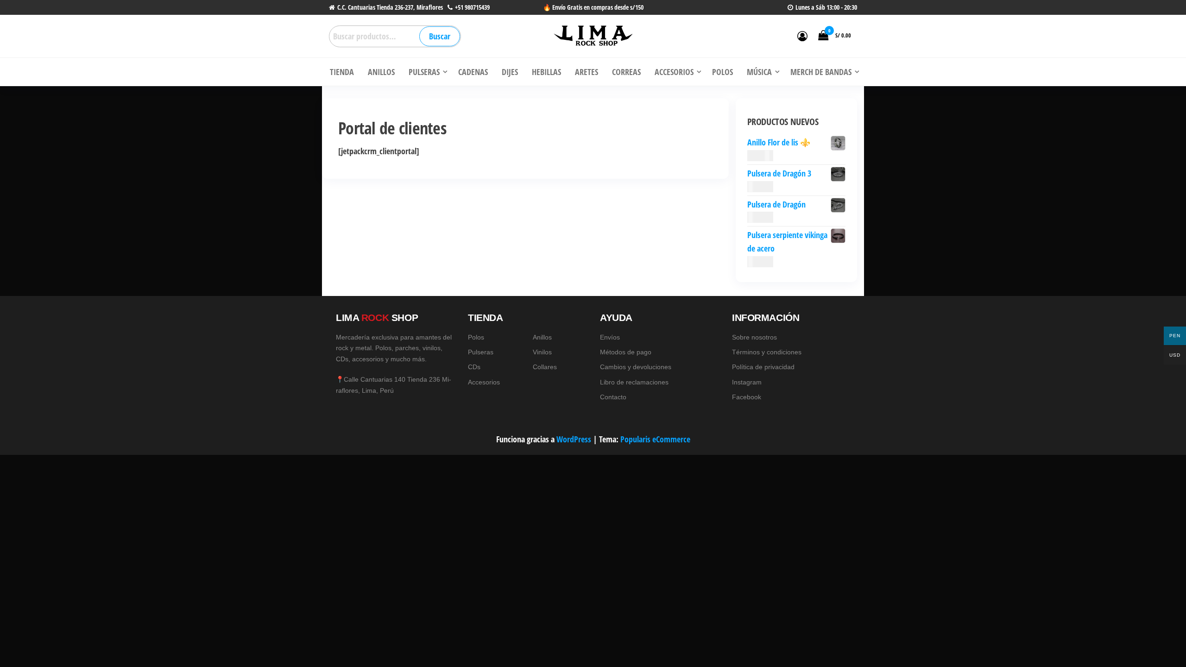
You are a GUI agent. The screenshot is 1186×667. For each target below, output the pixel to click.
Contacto (613, 397)
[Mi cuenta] (802, 36)
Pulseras (480, 352)
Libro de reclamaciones (634, 382)
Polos (476, 337)
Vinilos (542, 352)
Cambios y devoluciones (635, 367)
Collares (545, 367)
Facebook (746, 397)
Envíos (610, 337)
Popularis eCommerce (655, 439)
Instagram (747, 382)
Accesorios (484, 382)
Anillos (542, 337)
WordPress (573, 439)
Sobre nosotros (754, 337)
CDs (474, 367)
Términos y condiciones (766, 352)
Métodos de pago (625, 352)
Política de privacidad (763, 367)
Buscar (439, 36)
